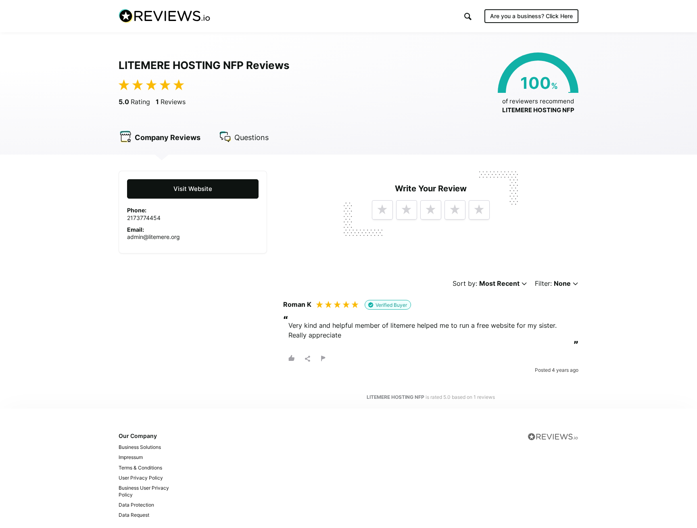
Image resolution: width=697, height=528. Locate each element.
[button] (468, 16)
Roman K (297, 304)
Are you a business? (531, 16)
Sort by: (486, 283)
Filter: (553, 283)
